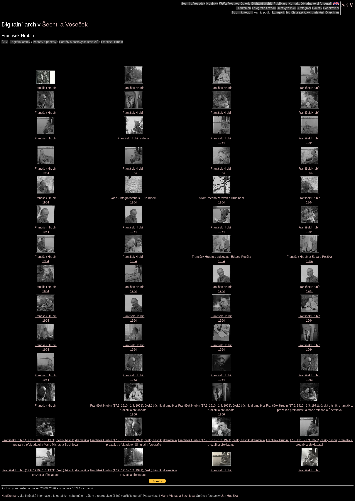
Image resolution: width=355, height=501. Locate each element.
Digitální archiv (261, 3)
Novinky (212, 3)
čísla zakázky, (300, 12)
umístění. (318, 12)
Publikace (280, 3)
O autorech (243, 8)
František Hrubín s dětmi (134, 138)
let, (288, 12)
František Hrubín (112, 42)
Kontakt (294, 3)
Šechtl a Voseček (193, 3)
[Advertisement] (68, 52)
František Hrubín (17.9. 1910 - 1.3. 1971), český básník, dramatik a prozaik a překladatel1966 (133, 410)
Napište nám (9, 495)
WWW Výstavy (229, 3)
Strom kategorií (242, 12)
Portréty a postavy (44, 42)
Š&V (5, 42)
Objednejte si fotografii (316, 3)
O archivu (332, 12)
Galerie (245, 3)
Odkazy (317, 8)
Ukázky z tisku (286, 8)
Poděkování (331, 8)
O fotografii (304, 8)
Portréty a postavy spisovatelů (78, 42)
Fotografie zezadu (264, 8)
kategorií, (278, 12)
